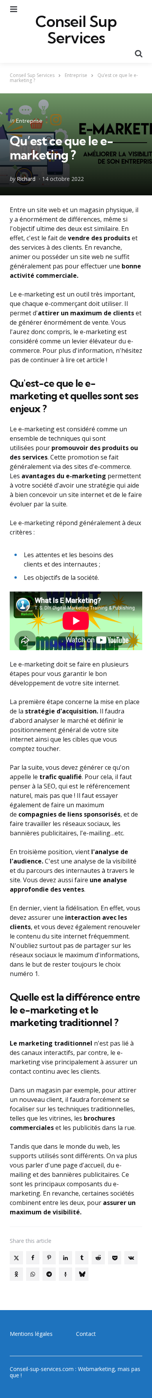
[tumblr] (81, 1257)
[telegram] (49, 1274)
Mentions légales (31, 1333)
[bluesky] (81, 1274)
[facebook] (32, 1257)
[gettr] (65, 1274)
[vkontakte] (131, 1257)
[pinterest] (49, 1257)
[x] (16, 1257)
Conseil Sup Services (76, 29)
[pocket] (114, 1257)
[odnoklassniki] (16, 1274)
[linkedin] (65, 1257)
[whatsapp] (32, 1274)
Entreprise (29, 120)
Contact (86, 1333)
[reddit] (98, 1257)
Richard (26, 178)
